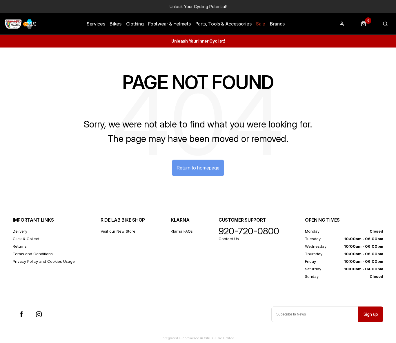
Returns (20, 246)
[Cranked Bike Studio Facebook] (21, 314)
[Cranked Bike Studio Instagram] (38, 314)
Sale (260, 24)
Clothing (134, 24)
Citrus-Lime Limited (219, 338)
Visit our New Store (118, 231)
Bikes (115, 24)
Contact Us (229, 238)
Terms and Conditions (33, 253)
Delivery (20, 231)
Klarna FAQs (182, 231)
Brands (277, 24)
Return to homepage (198, 168)
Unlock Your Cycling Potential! (198, 6)
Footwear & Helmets (169, 24)
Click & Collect (26, 238)
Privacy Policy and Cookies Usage (44, 261)
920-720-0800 (249, 231)
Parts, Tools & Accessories (223, 24)
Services (96, 24)
